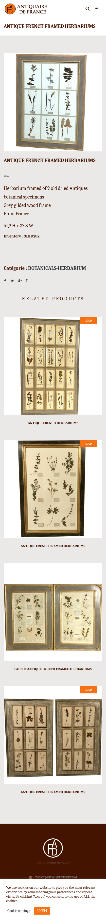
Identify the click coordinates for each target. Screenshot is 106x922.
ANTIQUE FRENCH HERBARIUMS (53, 423)
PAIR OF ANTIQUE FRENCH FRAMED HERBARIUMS (53, 669)
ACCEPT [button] (42, 911)
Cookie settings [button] (18, 911)
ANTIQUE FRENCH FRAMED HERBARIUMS (53, 546)
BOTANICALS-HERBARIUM (57, 268)
